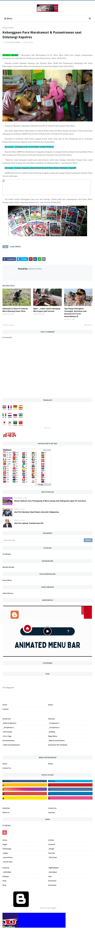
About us (5, 812)
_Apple (5, 853)
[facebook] (24, 781)
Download (52, 881)
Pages (4, 844)
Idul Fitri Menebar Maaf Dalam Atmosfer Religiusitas (36, 512)
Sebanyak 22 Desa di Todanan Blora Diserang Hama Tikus (15, 309)
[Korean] (10, 425)
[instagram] (24, 751)
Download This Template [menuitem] (57, 745)
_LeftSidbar (6, 872)
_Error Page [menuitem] (6, 736)
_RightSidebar (53, 868)
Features (5, 868)
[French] (10, 409)
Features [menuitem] (51, 719)
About (50, 705)
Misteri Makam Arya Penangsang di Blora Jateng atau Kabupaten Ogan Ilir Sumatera (50, 501)
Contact (5, 709)
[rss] (24, 785)
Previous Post (9, 325)
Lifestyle (5, 876)
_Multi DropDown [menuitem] (9, 723)
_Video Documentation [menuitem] (11, 745)
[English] (4, 409)
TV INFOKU (6, 554)
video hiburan (7, 593)
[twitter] (70, 781)
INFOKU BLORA (8, 567)
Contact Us (6, 768)
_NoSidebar (52, 872)
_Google (51, 849)
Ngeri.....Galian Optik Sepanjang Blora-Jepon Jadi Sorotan (46, 309)
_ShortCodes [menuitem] (7, 732)
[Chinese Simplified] (21, 425)
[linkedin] (70, 793)
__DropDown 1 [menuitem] (53, 723)
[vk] (70, 789)
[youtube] (24, 793)
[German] (15, 409)
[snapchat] (24, 798)
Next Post (87, 325)
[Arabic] (15, 425)
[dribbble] (70, 798)
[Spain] (21, 409)
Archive (51, 840)
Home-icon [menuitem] (6, 719)
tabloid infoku (14, 42)
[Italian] (4, 417)
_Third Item (52, 857)
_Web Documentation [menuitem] (56, 740)
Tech (50, 876)
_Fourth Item (7, 862)
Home (4, 705)
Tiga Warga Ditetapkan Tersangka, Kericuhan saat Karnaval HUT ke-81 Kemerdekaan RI (75, 312)
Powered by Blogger (48, 908)
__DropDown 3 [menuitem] (53, 727)
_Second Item (7, 857)
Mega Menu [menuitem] (52, 736)
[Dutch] (10, 417)
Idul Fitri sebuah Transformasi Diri (28, 523)
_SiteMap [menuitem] (51, 732)
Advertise (6, 808)
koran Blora (7, 580)
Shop (4, 881)
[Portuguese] (21, 417)
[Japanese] (4, 425)
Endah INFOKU (8, 28)
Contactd (51, 844)
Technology (6, 849)
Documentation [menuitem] (8, 740)
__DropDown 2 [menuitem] (8, 727)
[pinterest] (70, 751)
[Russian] (15, 417)
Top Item (51, 812)
